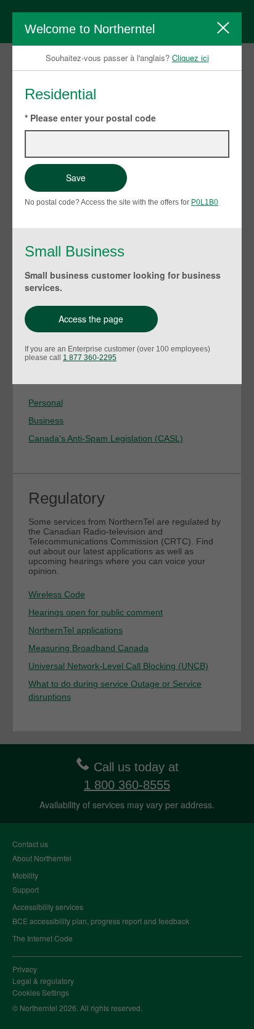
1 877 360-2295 (90, 357)
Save (76, 177)
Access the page (91, 319)
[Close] (223, 27)
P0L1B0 (204, 202)
